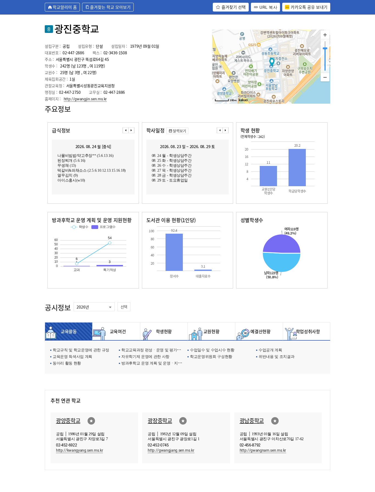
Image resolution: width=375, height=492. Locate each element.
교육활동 (69, 331)
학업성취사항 (306, 331)
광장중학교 (160, 421)
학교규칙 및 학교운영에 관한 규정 (81, 350)
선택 (124, 306)
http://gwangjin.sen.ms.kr (85, 98)
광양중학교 (68, 421)
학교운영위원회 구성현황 (211, 357)
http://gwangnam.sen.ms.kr (263, 450)
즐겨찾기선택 (91, 421)
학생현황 (164, 331)
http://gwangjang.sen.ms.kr (171, 450)
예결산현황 (258, 331)
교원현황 (211, 331)
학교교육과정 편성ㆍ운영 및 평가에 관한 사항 (159, 350)
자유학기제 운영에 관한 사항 (145, 357)
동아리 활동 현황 (67, 363)
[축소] (325, 77)
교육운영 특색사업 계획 (72, 357)
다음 (131, 130)
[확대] (325, 34)
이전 (125, 130)
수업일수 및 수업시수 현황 (212, 350)
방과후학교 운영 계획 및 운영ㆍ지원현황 (155, 363)
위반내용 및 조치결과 (276, 357)
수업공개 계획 (270, 350)
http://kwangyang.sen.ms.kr (79, 450)
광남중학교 (252, 421)
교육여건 (116, 331)
